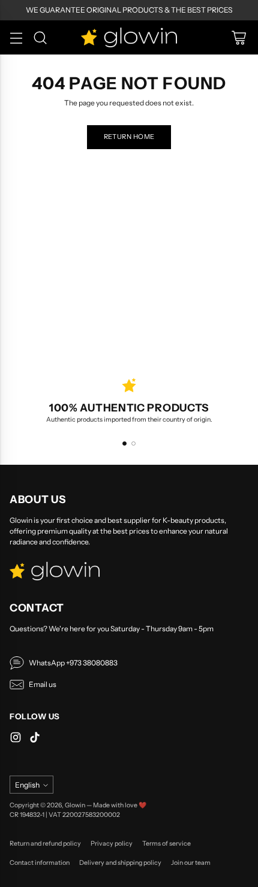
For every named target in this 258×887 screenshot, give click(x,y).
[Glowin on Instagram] (15, 738)
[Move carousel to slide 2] (133, 443)
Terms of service (166, 843)
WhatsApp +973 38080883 (73, 662)
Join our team (191, 863)
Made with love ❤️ (119, 805)
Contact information (40, 863)
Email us (42, 684)
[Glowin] (129, 37)
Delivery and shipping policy (120, 863)
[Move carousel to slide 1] (124, 443)
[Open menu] (16, 37)
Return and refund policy (45, 843)
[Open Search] (40, 37)
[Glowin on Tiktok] (35, 738)
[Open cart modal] (238, 37)
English (27, 784)
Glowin (75, 805)
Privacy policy (112, 843)
